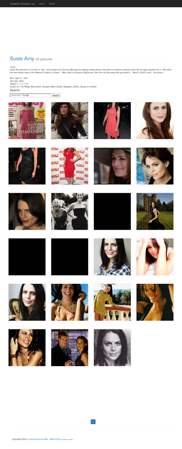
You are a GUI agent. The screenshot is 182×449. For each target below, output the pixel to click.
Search (52, 3)
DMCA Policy (55, 439)
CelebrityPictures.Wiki (38, 439)
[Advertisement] (91, 30)
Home (42, 3)
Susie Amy (22, 58)
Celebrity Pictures (22, 3)
